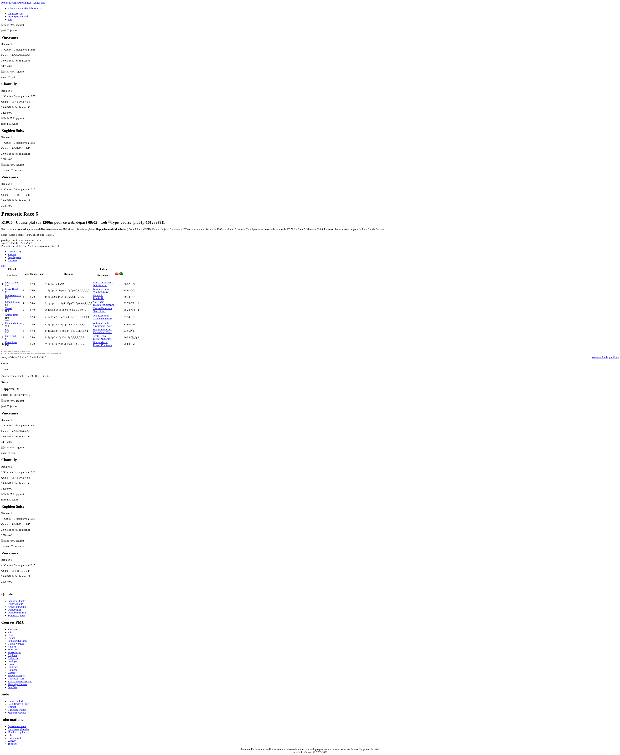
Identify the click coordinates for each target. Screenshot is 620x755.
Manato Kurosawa (102, 308)
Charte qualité (15, 738)
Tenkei (8, 308)
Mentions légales (16, 732)
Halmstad (12, 669)
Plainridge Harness (17, 684)
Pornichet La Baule (17, 640)
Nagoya (12, 646)
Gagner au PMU (16, 701)
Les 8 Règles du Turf (18, 704)
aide (10, 19)
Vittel (10, 632)
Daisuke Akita (100, 285)
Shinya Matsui (100, 342)
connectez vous (15, 13)
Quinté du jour (15, 603)
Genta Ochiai (99, 336)
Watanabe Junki (101, 323)
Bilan (10, 735)
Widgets (12, 741)
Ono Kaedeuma (101, 315)
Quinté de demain (17, 612)
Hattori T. (98, 295)
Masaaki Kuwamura (103, 282)
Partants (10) (14, 251)
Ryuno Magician (13, 323)
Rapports (12, 260)
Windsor (12, 672)
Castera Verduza (16, 643)
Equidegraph (14, 257)
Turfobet (12, 743)
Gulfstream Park (16, 678)
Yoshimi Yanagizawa (103, 304)
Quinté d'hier (14, 609)
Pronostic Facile (23, 2)
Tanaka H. (98, 298)
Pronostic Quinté (16, 601)
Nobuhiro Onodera (102, 318)
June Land (10, 336)
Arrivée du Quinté (17, 606)
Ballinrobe (13, 658)
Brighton (12, 655)
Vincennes (13, 629)
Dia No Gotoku (13, 295)
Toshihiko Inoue (101, 289)
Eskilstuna (13, 667)
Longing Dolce (13, 302)
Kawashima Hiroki (102, 326)
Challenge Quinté (17, 709)
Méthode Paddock (17, 712)
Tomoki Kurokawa (102, 345)
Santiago (12, 661)
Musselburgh (14, 652)
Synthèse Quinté (16, 615)
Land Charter (12, 282)
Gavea (11, 664)
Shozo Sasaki (99, 311)
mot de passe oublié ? (19, 16)
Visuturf (12, 254)
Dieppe (11, 638)
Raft (7, 329)
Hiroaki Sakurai (101, 292)
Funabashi (13, 649)
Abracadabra (11, 314)
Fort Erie (12, 687)
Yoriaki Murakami (102, 338)
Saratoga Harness (17, 675)
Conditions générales (18, 729)
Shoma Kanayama (102, 329)
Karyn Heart (11, 289)
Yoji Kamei (98, 302)
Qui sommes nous (17, 726)
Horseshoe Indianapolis (20, 681)
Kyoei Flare (11, 342)
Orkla (11, 635)
